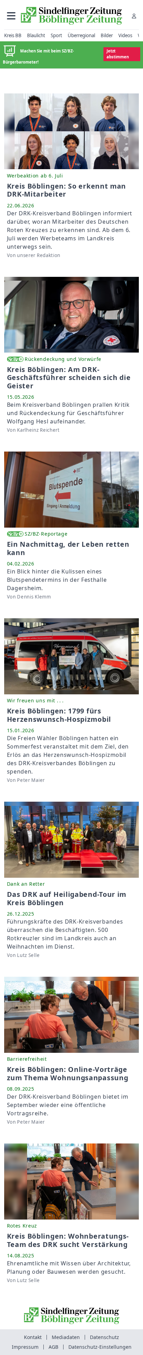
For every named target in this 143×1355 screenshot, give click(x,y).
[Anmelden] (134, 15)
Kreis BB (13, 35)
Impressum (25, 1347)
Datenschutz (104, 1337)
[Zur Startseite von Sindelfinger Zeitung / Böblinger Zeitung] (71, 16)
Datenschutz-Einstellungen (100, 1347)
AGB (53, 1347)
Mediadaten (66, 1337)
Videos (125, 35)
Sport (56, 35)
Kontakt (33, 1337)
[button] (11, 16)
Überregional (81, 35)
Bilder (107, 35)
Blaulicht (36, 35)
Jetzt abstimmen (118, 53)
